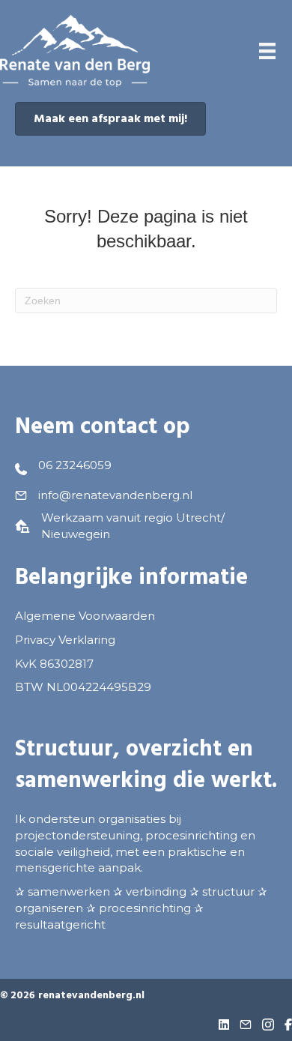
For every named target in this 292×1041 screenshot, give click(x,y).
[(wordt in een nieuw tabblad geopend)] (75, 50)
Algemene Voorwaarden (85, 616)
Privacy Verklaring (65, 640)
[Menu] (267, 51)
